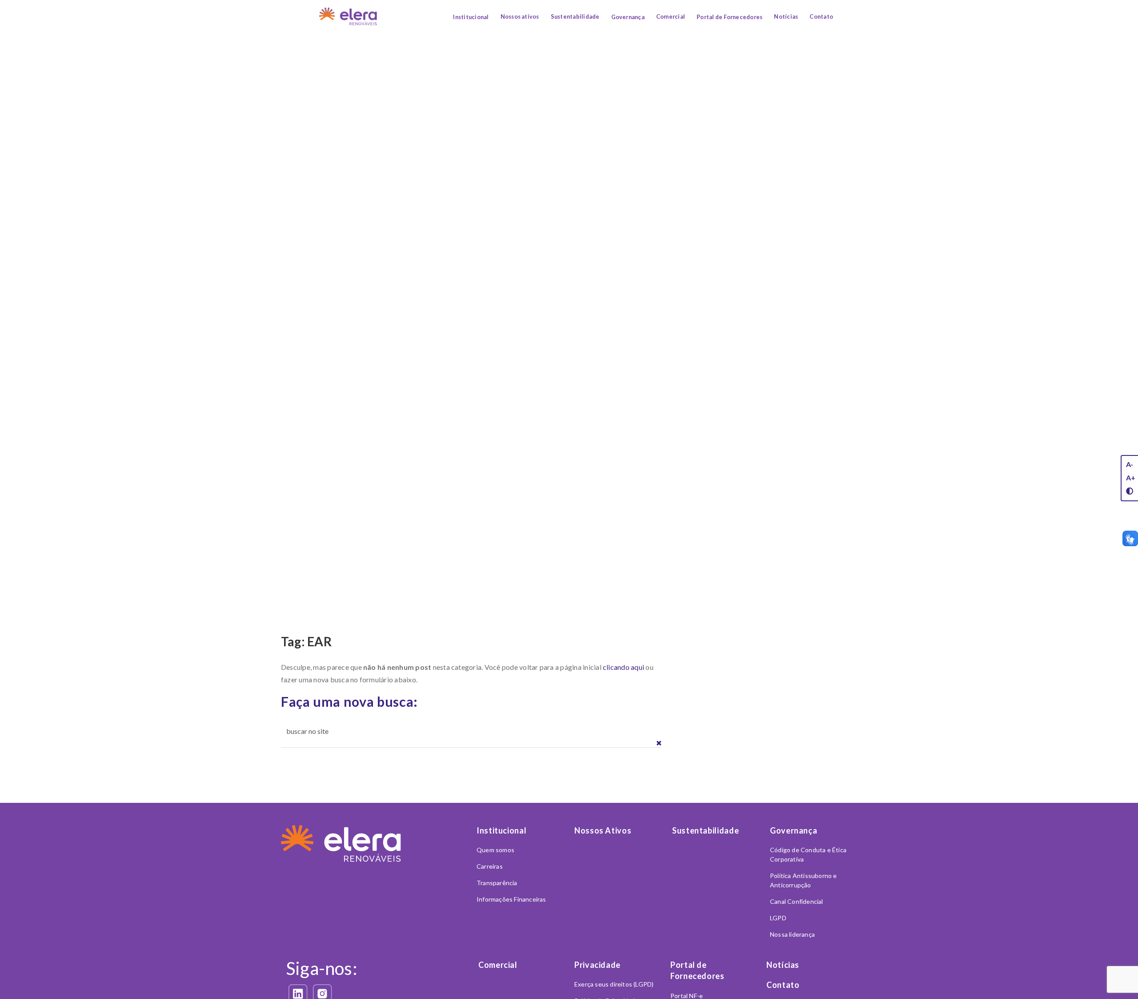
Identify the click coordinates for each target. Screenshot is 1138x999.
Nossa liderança (792, 934)
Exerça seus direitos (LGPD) (613, 984)
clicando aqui (623, 667)
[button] (659, 743)
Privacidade (597, 965)
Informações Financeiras (511, 899)
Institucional (471, 16)
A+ (1130, 477)
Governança (628, 16)
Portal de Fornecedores (729, 16)
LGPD (778, 918)
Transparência (497, 882)
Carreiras (490, 866)
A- (1129, 464)
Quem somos (495, 850)
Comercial (670, 16)
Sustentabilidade (575, 16)
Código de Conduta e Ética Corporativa (808, 854)
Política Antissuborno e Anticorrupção (803, 880)
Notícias (786, 16)
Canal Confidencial (796, 901)
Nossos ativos (520, 16)
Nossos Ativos (602, 830)
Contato (821, 16)
